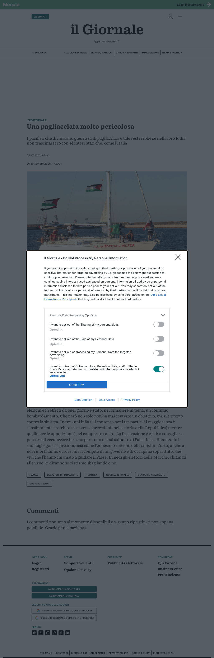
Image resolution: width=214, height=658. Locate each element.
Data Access (107, 399)
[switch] (158, 324)
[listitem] (107, 315)
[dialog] (107, 329)
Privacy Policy (131, 399)
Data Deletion (83, 399)
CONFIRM (77, 385)
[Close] (179, 258)
